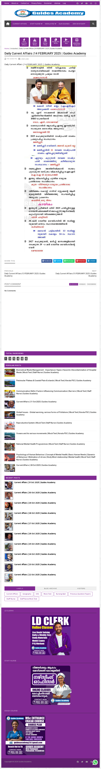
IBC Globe (10, 30)
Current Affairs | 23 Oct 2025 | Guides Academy (35, 564)
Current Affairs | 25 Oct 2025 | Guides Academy (35, 543)
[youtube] (86, 3)
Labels (20, 588)
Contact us (25, 3)
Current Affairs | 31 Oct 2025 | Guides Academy (36, 402)
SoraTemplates (18, 764)
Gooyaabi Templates (42, 764)
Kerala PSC (49, 24)
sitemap (57, 3)
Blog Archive (50, 588)
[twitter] (82, 3)
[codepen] (91, 3)
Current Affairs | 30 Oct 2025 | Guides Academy (35, 492)
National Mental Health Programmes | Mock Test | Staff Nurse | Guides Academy (50, 444)
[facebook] (77, 3)
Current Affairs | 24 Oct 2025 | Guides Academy (35, 554)
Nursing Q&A (61, 594)
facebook (91, 284)
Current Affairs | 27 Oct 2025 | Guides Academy (35, 523)
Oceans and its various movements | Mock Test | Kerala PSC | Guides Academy (50, 433)
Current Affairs (20, 24)
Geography (27, 594)
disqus (82, 284)
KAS (37, 594)
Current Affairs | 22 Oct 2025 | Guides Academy (35, 574)
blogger (73, 284)
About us (14, 3)
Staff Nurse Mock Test (28, 599)
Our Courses (64, 24)
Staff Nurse (35, 24)
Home (6, 3)
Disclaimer (48, 3)
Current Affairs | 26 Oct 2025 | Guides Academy (35, 533)
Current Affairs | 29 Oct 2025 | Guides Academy (35, 502)
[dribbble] (96, 3)
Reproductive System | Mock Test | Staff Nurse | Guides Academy (44, 423)
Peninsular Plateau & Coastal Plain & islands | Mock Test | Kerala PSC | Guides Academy (53, 380)
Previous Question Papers (80, 594)
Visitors (81, 588)
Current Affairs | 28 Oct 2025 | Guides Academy (36, 465)
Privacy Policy (36, 3)
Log (64, 3)
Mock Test (47, 594)
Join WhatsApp (79, 24)
